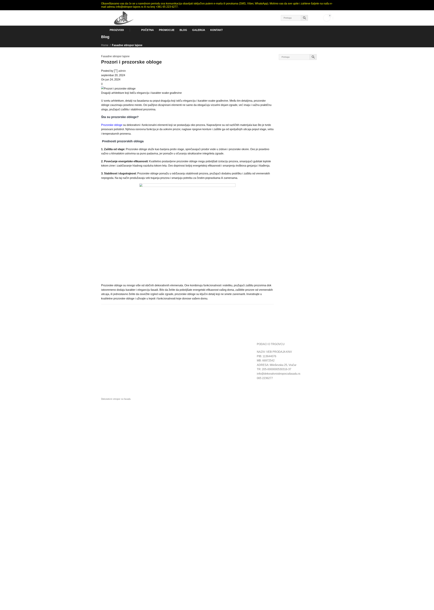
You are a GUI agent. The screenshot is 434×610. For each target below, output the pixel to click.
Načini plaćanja (188, 351)
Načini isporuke (188, 356)
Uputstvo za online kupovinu (118, 351)
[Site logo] (122, 17)
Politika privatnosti (190, 360)
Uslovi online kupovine (115, 356)
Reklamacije (108, 360)
